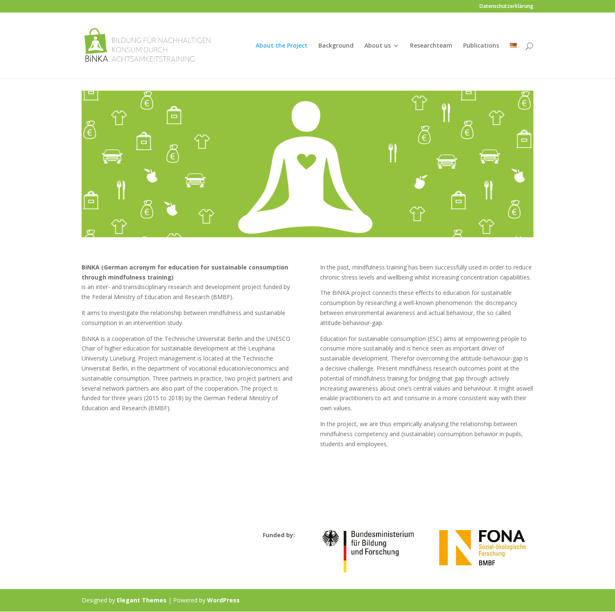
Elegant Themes (142, 600)
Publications (481, 46)
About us (377, 46)
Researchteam (431, 46)
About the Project (282, 46)
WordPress (223, 600)
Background (336, 46)
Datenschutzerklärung (506, 7)
